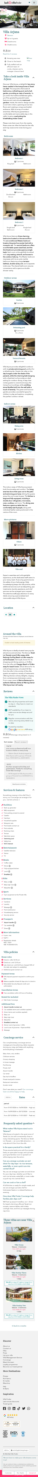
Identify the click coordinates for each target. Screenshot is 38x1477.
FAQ (4, 1351)
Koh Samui (7, 1378)
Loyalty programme (10, 1364)
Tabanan (10, 35)
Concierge (7, 1360)
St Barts (6, 1389)
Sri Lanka (6, 1381)
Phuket (5, 1376)
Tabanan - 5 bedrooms (19, 1275)
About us (6, 1346)
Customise (8, 1473)
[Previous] (16, 25)
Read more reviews (19, 784)
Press (5, 1353)
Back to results (19, 1326)
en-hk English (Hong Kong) (20, 1450)
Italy (4, 1386)
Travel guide (7, 1404)
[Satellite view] (6, 614)
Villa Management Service (12, 1358)
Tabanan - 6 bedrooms (19, 1308)
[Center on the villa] (14, 614)
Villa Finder (7, 1399)
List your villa (8, 1355)
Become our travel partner (12, 1367)
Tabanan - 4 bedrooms (19, 1247)
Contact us (7, 1348)
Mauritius (6, 1383)
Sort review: (8, 742)
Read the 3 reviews (10, 54)
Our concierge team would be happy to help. (18, 1090)
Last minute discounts (11, 1401)
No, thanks (20, 1473)
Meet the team (8, 1362)
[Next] (21, 25)
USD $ (8, 1097)
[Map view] (10, 614)
